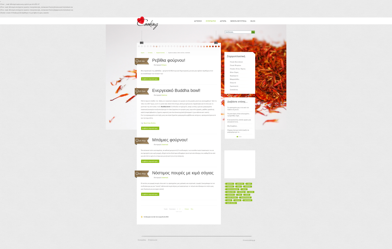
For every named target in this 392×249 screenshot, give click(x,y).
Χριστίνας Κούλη (149, 123)
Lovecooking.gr (148, 22)
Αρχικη (198, 21)
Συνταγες (211, 21)
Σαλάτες (164, 95)
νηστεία (251, 192)
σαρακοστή (230, 194)
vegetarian (230, 186)
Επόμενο (187, 209)
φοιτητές (237, 200)
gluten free (240, 183)
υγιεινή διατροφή (245, 197)
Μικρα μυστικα (238, 21)
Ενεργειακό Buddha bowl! (176, 90)
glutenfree (230, 183)
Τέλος (192, 209)
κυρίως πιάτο (230, 192)
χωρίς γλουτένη (231, 203)
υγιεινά (247, 194)
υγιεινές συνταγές (232, 197)
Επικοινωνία (152, 240)
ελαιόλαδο (248, 186)
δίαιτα (239, 186)
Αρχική (142, 52)
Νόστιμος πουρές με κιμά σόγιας (183, 172)
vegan (249, 183)
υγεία (239, 194)
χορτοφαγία (247, 200)
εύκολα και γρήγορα (232, 189)
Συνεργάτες (142, 240)
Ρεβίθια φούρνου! (168, 60)
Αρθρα (223, 21)
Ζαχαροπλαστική (160, 52)
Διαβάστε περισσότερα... (150, 79)
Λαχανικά (164, 144)
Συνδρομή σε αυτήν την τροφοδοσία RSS (156, 217)
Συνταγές (150, 52)
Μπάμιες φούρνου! (170, 139)
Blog (253, 21)
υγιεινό (229, 200)
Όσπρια (163, 65)
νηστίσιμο (241, 192)
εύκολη (244, 189)
